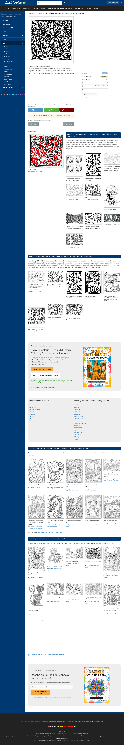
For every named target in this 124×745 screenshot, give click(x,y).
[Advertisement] (51, 89)
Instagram (67, 718)
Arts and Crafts (78, 418)
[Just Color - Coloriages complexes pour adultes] (55, 726)
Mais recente (26, 8)
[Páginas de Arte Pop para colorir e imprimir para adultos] (29, 654)
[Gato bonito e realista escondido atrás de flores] (36, 570)
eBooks (96, 8)
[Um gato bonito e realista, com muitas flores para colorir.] (93, 594)
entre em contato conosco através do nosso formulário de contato (94, 736)
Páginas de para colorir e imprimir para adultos (48, 654)
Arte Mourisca (78, 416)
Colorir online (79, 8)
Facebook (56, 718)
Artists (43, 8)
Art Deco (77, 409)
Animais (31, 412)
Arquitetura (77, 405)
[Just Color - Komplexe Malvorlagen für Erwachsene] (65, 726)
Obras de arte (78, 427)
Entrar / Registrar (113, 2)
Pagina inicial (5, 8)
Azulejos (77, 421)
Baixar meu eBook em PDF (42, 369)
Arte (38, 13)
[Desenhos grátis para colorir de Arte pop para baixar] (74, 224)
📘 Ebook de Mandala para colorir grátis (13, 94)
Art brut (76, 407)
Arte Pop (105, 73)
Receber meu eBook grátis (40, 692)
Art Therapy (32, 407)
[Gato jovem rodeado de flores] (112, 570)
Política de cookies (86, 721)
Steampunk (77, 434)
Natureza (32, 414)
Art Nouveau (78, 412)
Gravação (77, 425)
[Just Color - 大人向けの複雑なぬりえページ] (75, 726)
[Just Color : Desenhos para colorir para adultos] (15, 2)
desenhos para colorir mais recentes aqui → (50, 532)
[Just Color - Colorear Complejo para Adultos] (61, 726)
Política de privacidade (65, 697)
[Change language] (121, 2)
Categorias (15, 8)
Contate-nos (69, 721)
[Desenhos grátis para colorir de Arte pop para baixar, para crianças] (93, 224)
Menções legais (77, 721)
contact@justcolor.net (62, 738)
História (31, 421)
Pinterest (62, 718)
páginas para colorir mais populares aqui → (50, 620)
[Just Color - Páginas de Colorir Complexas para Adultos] (68, 726)
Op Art (76, 430)
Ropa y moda (78, 432)
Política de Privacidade (97, 721)
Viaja (31, 416)
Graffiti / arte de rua (80, 423)
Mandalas (32, 405)
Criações (88, 8)
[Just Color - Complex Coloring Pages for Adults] (50, 726)
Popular (36, 8)
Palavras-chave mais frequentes (57, 721)
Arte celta (77, 414)
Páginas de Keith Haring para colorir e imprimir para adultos (70, 256)
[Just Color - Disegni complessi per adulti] (58, 726)
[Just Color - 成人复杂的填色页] (71, 726)
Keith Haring (104, 76)
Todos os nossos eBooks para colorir (45, 375)
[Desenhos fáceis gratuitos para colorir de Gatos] (36, 606)
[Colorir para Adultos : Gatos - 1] (55, 563)
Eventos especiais (34, 409)
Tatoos (76, 439)
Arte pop (42, 13)
